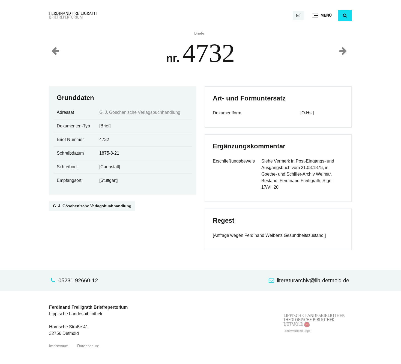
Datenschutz (88, 346)
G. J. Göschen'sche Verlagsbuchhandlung (139, 112)
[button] (345, 15)
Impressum (58, 346)
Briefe (199, 33)
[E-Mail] (298, 15)
